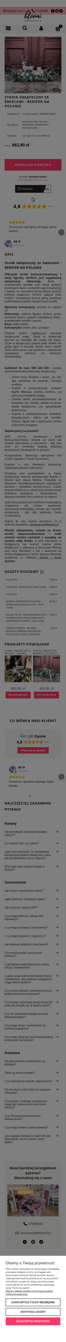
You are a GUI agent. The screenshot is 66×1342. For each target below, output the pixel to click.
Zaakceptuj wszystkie (33, 1321)
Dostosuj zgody (33, 1311)
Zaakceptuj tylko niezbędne (33, 1302)
